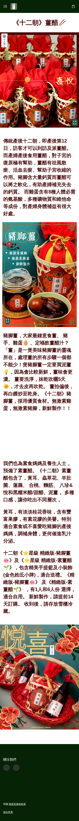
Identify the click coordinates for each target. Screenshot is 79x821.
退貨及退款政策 (17, 804)
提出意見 (8, 812)
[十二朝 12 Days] (14, 6)
